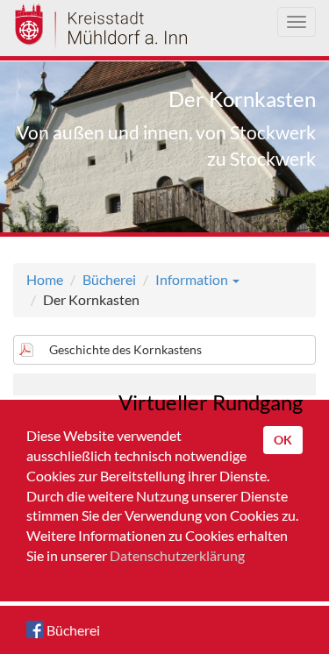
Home (44, 279)
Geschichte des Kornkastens (125, 349)
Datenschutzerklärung (177, 555)
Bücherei (109, 279)
